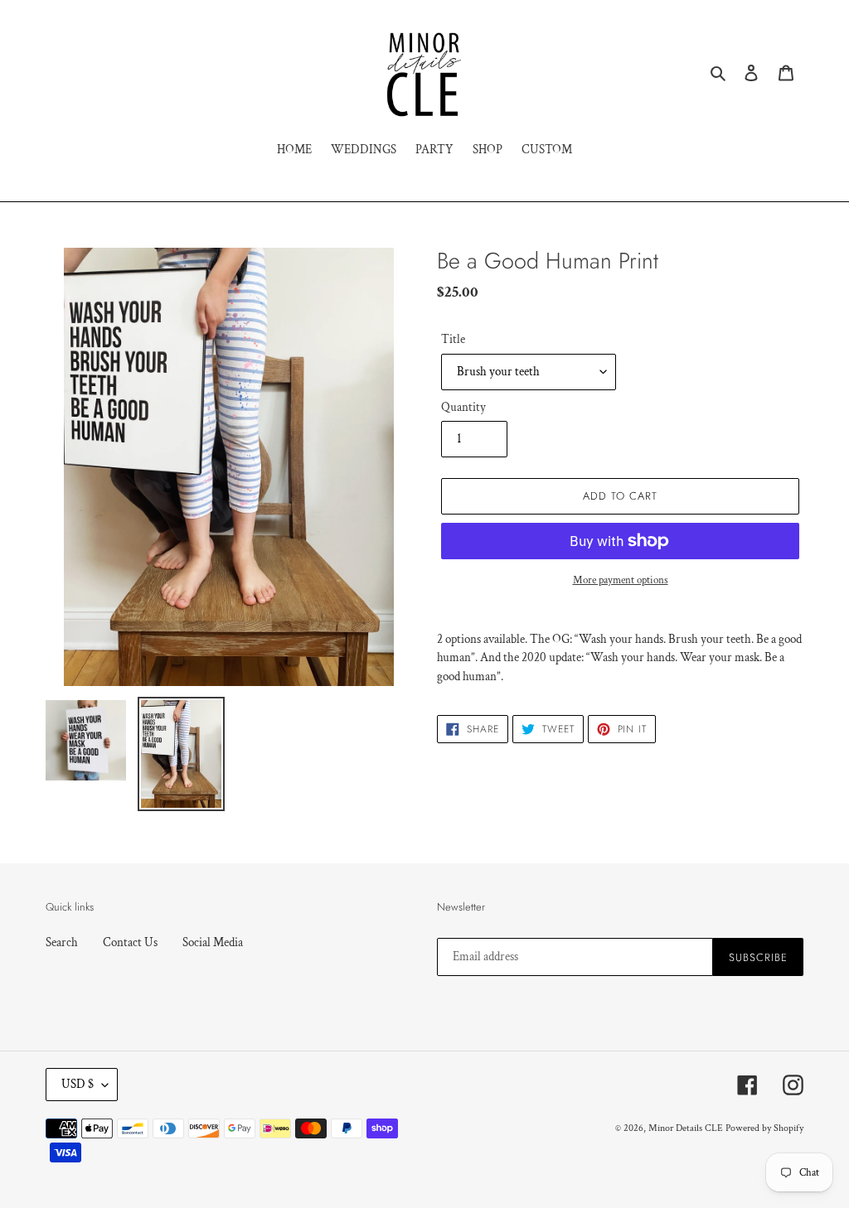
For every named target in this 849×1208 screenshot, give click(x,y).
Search (62, 942)
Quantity (463, 407)
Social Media (212, 942)
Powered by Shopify (764, 1128)
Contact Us (130, 942)
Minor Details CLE (685, 1128)
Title (453, 339)
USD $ (77, 1084)
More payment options (620, 580)
